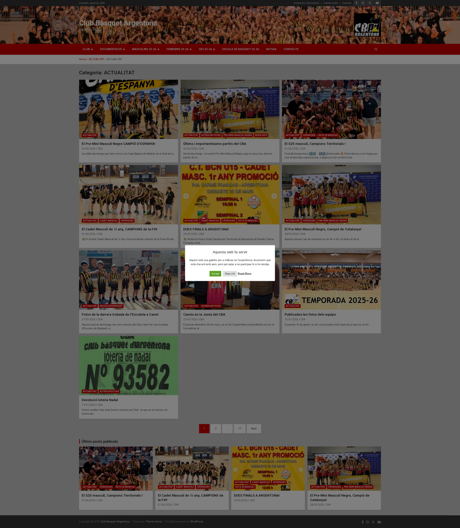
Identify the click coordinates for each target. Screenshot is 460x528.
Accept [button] (215, 273)
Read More (244, 273)
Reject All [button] (230, 273)
